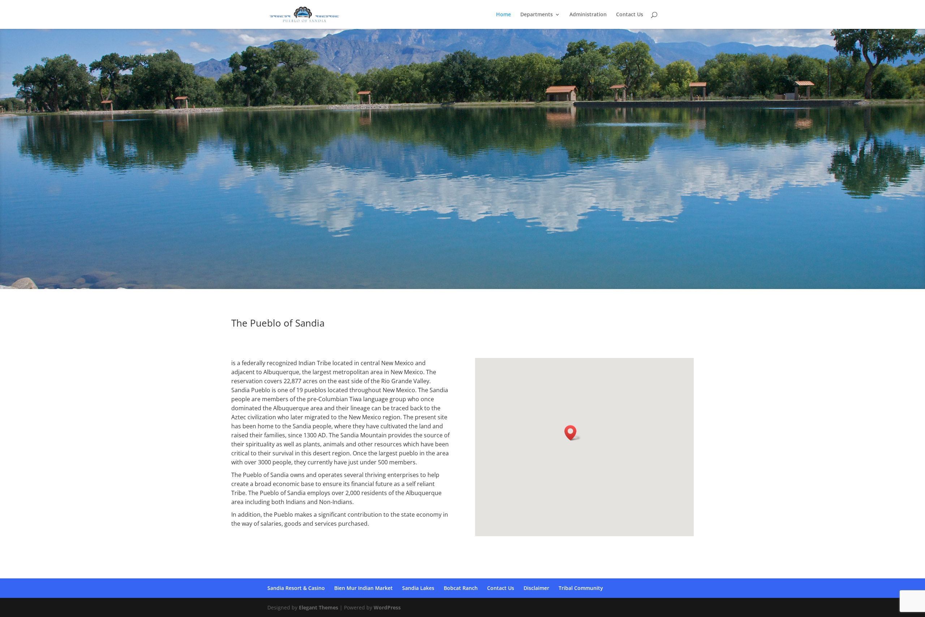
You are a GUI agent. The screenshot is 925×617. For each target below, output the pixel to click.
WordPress (387, 607)
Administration (588, 15)
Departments (536, 15)
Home (503, 15)
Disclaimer (536, 588)
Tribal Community (581, 588)
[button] (572, 433)
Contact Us (629, 15)
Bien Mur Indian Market (363, 588)
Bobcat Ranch (461, 588)
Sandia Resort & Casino (296, 588)
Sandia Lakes (418, 588)
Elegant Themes (318, 607)
